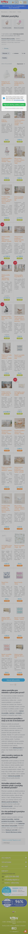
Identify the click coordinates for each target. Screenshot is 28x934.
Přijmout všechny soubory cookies (14, 105)
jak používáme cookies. (19, 100)
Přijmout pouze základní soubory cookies (14, 108)
